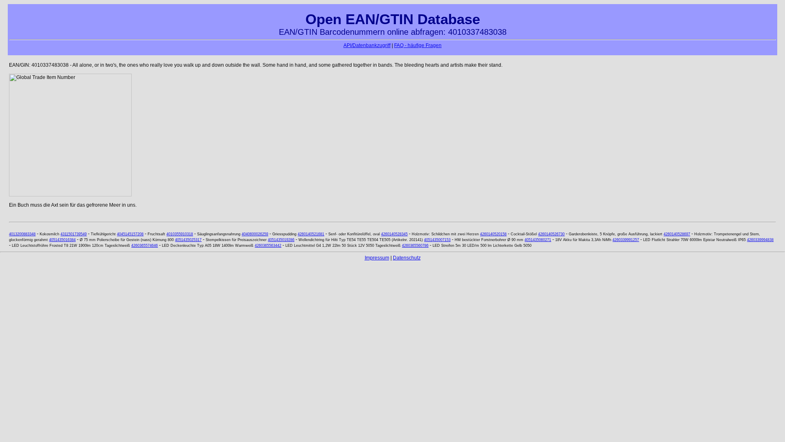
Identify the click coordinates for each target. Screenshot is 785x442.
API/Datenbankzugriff (366, 45)
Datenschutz (407, 258)
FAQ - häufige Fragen (418, 45)
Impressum (377, 258)
